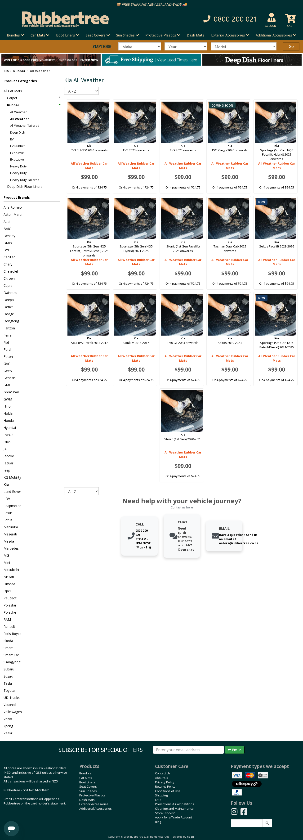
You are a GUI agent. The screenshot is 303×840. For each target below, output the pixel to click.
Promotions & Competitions (174, 804)
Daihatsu (10, 292)
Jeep (7, 470)
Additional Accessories (95, 808)
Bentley (9, 236)
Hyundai (10, 427)
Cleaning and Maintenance (174, 808)
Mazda (9, 541)
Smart (8, 648)
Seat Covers (88, 786)
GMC (7, 385)
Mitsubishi (11, 569)
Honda (9, 420)
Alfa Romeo (13, 207)
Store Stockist (165, 813)
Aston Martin (13, 214)
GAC (7, 363)
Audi (7, 221)
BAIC (7, 228)
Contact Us (162, 773)
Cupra (8, 285)
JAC (6, 449)
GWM (8, 399)
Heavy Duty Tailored (24, 180)
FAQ (158, 800)
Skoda (8, 640)
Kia (6, 71)
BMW (8, 243)
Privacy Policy (164, 782)
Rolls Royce (12, 633)
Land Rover (12, 491)
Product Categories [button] (20, 81)
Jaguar (8, 463)
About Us (161, 778)
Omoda (9, 584)
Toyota (9, 690)
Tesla (8, 683)
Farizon (9, 328)
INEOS (8, 434)
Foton (8, 356)
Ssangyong (12, 662)
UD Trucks (12, 697)
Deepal (9, 299)
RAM (7, 619)
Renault (9, 626)
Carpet (12, 98)
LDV (7, 498)
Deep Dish (17, 132)
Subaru (9, 669)
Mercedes (11, 548)
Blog (158, 822)
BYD (7, 250)
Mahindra (11, 527)
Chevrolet (11, 271)
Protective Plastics (92, 795)
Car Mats (85, 778)
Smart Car (11, 655)
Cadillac (9, 257)
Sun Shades (88, 791)
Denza (8, 307)
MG (6, 555)
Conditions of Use (168, 791)
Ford (7, 349)
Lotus (8, 520)
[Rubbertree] (69, 19)
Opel (7, 591)
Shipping (161, 795)
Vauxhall (10, 704)
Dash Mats (195, 35)
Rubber (19, 71)
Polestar (10, 605)
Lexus (8, 513)
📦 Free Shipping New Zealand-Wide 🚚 (151, 4)
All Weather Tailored (24, 125)
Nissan (9, 577)
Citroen (9, 278)
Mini (7, 562)
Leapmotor (12, 505)
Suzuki (8, 676)
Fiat (6, 342)
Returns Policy (165, 786)
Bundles (85, 773)
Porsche (10, 612)
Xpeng (8, 726)
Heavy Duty (18, 166)
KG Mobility (12, 477)
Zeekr (8, 733)
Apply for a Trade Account (173, 817)
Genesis (10, 378)
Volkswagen (13, 712)
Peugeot (10, 598)
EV (12, 139)
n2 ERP (191, 836)
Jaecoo (9, 456)
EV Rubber (17, 146)
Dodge (9, 314)
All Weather (18, 112)
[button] (214, 19)
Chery (8, 264)
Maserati (10, 534)
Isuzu (8, 442)
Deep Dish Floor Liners (24, 186)
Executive (17, 153)
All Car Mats (13, 91)
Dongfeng (11, 321)
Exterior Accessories (93, 804)
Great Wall (11, 392)
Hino (7, 406)
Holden (9, 413)
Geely (8, 370)
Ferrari (8, 335)
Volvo (8, 719)
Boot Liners (87, 782)
